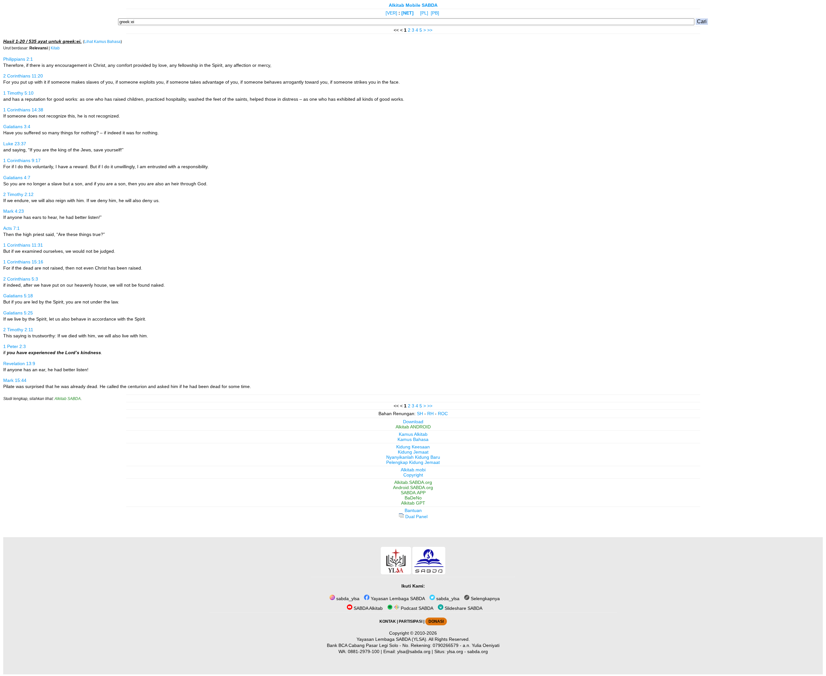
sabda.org (477, 651)
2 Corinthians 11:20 (23, 75)
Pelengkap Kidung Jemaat (413, 462)
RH (430, 413)
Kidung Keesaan (413, 446)
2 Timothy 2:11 (18, 329)
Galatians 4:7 (16, 177)
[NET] (407, 12)
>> (429, 30)
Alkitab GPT (413, 503)
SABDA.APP (413, 492)
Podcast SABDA (416, 608)
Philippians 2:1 (18, 59)
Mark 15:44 (14, 380)
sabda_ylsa (347, 598)
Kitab (55, 48)
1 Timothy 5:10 (18, 93)
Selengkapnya (484, 598)
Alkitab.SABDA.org (413, 482)
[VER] (391, 12)
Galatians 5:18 (18, 295)
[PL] (424, 12)
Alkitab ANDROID (413, 426)
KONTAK (387, 621)
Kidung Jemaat (413, 452)
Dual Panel (416, 516)
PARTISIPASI (410, 621)
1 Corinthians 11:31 (23, 245)
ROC (443, 413)
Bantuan (413, 510)
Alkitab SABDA (68, 399)
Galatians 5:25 (18, 312)
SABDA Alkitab (367, 608)
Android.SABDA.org (413, 487)
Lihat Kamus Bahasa (102, 42)
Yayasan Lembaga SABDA (397, 598)
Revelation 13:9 (19, 363)
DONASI (436, 621)
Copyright (413, 474)
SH (420, 413)
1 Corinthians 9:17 (22, 160)
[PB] (435, 12)
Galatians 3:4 (16, 126)
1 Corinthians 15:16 (23, 261)
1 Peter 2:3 (14, 346)
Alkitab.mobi (413, 469)
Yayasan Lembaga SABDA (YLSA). (392, 639)
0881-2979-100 (363, 651)
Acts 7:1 (11, 228)
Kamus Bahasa (413, 439)
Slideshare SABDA (462, 608)
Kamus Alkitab (413, 434)
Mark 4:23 (13, 211)
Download (413, 421)
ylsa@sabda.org (413, 651)
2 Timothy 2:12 (18, 194)
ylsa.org (455, 651)
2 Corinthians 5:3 (20, 279)
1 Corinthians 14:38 (23, 109)
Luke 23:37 (14, 143)
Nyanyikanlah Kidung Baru (413, 457)
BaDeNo (413, 497)
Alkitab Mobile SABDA (413, 5)
